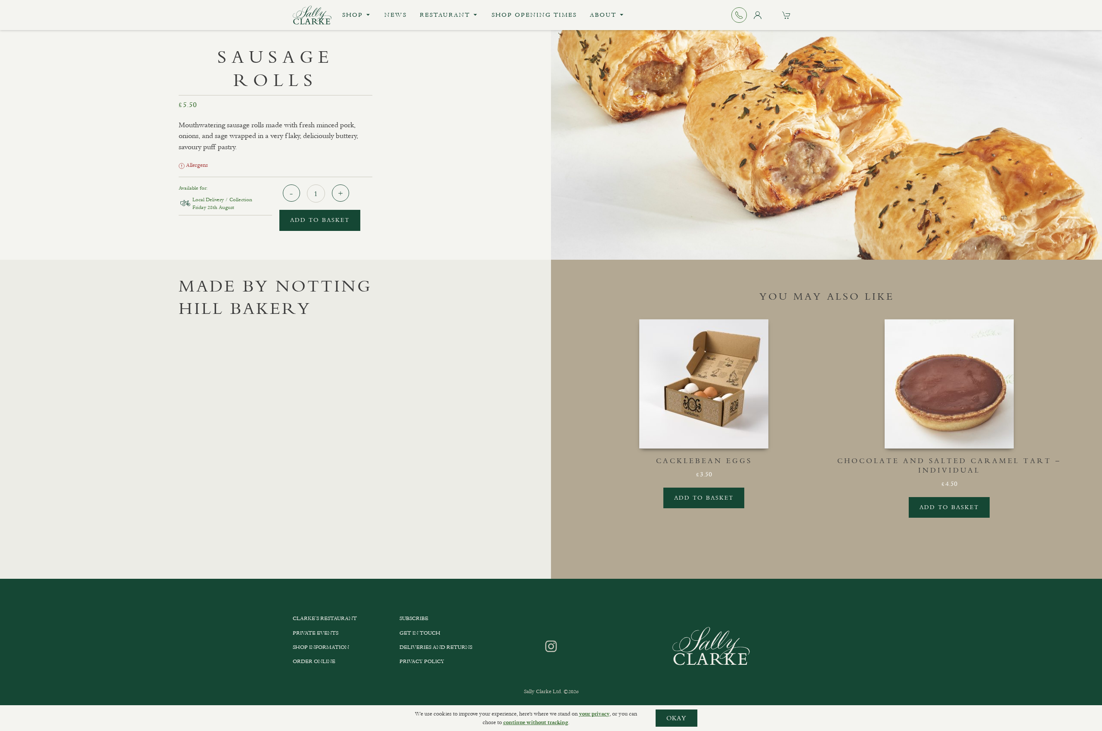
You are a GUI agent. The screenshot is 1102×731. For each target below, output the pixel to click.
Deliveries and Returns (435, 647)
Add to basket (320, 220)
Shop (352, 15)
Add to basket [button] (704, 497)
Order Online (314, 661)
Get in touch (419, 633)
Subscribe (413, 618)
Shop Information (321, 647)
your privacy (594, 713)
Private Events (315, 633)
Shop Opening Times (534, 15)
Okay (676, 718)
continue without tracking (535, 722)
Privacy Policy (421, 661)
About (603, 15)
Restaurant (445, 15)
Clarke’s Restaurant (325, 618)
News (395, 15)
